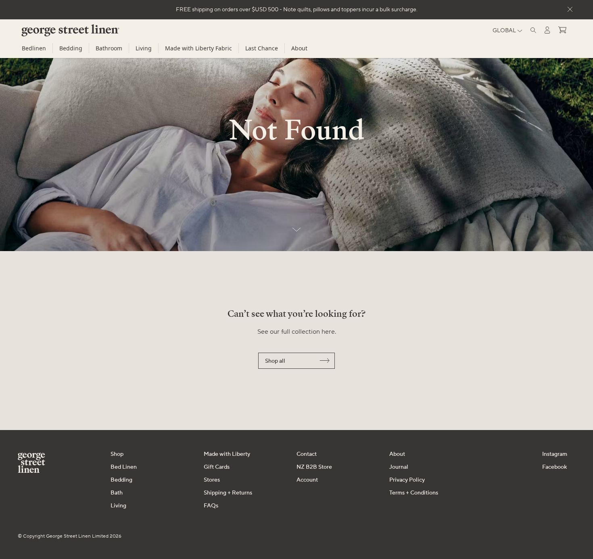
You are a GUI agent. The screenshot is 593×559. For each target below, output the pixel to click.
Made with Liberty (227, 454)
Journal (398, 467)
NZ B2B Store (314, 467)
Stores (212, 480)
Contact (306, 454)
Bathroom (109, 48)
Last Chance (261, 48)
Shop (117, 454)
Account (307, 480)
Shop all (275, 361)
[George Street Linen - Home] (56, 33)
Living (144, 48)
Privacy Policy (407, 480)
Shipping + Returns (228, 493)
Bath (117, 493)
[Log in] (547, 30)
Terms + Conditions (413, 493)
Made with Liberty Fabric (198, 48)
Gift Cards (217, 467)
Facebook (554, 467)
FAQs (211, 505)
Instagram (554, 454)
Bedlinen (34, 48)
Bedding (70, 48)
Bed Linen (124, 467)
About (299, 48)
